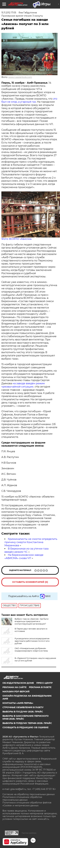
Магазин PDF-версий (16, 691)
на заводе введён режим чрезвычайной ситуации (23, 385)
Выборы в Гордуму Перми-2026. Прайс (27, 723)
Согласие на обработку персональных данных (28, 794)
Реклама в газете (40, 687)
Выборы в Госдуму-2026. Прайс (22, 711)
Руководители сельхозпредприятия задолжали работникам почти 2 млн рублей (32, 641)
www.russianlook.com (20, 77)
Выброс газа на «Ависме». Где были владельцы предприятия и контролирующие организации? (31, 621)
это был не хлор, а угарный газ (29, 100)
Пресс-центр (44, 683)
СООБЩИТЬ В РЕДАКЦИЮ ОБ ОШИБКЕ (25, 727)
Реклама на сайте (14, 687)
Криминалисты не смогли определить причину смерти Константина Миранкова (30, 542)
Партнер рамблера (29, 833)
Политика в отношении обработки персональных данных (22, 798)
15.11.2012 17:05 (8, 12)
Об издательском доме (18, 683)
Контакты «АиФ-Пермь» (17, 703)
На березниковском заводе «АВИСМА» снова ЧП (23, 556)
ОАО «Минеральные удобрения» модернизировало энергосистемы (31, 649)
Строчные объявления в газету (23, 707)
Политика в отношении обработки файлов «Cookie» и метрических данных (26, 804)
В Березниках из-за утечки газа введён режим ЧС (26, 550)
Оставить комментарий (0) (30, 582)
